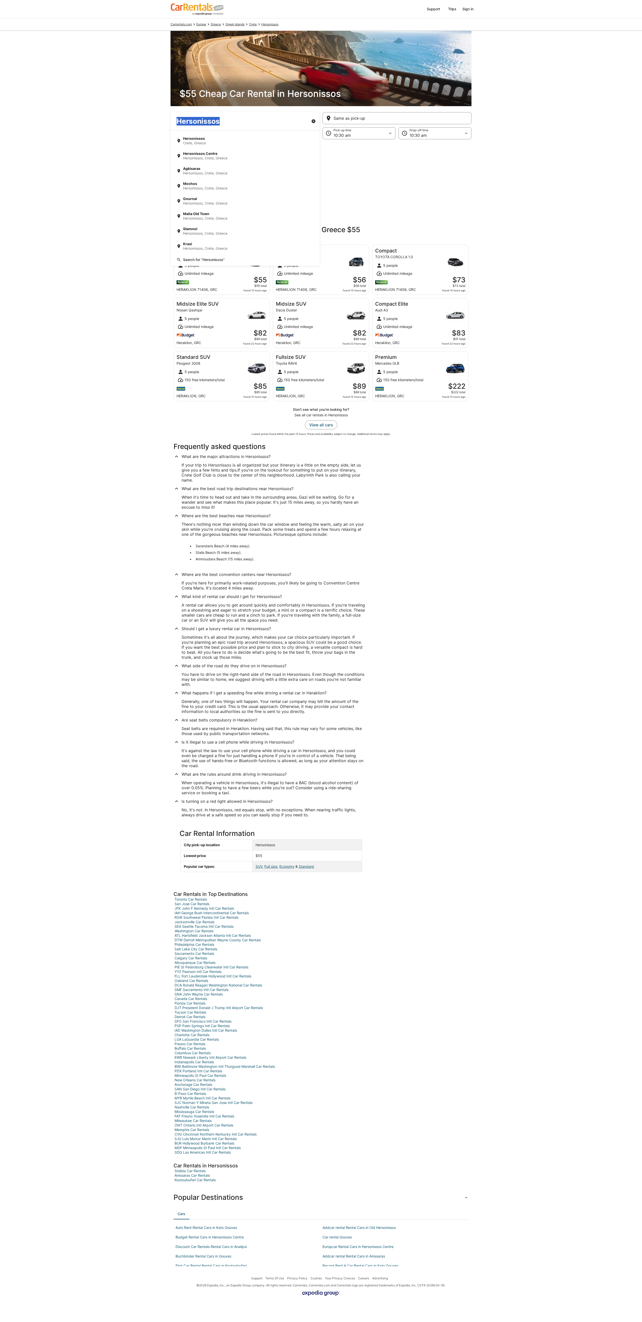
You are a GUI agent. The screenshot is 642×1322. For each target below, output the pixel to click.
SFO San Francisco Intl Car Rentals (203, 1021)
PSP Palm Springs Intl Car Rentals (202, 1026)
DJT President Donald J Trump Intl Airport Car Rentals (219, 1008)
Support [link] (256, 1278)
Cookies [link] (316, 1278)
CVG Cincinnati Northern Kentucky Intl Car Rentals (216, 1134)
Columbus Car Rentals (193, 1053)
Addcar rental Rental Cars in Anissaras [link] (354, 1256)
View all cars (321, 424)
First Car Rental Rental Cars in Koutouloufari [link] (211, 1266)
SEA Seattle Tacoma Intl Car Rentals (204, 926)
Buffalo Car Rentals (190, 1048)
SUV (259, 866)
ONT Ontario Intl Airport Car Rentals (204, 1125)
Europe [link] (201, 24)
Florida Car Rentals (190, 1003)
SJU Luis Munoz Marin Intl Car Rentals (206, 1139)
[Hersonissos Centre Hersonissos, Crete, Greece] (245, 155)
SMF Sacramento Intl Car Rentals (201, 989)
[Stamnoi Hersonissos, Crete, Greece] (245, 231)
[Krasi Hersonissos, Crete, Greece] (245, 246)
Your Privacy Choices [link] (340, 1278)
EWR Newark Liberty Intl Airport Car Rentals (210, 1057)
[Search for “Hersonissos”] (245, 260)
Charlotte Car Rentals (192, 1035)
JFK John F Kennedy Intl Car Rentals (204, 908)
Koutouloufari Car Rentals (195, 1180)
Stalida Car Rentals (190, 1171)
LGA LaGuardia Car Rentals (197, 1039)
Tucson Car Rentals (190, 1012)
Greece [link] (216, 24)
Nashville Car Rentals (192, 1107)
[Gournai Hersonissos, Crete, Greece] (245, 201)
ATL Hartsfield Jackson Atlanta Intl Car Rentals (213, 935)
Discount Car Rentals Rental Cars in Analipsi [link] (211, 1246)
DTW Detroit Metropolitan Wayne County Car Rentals (218, 940)
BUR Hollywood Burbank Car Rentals (204, 1143)
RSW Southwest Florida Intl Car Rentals (206, 917)
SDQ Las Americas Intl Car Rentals (203, 1152)
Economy (286, 866)
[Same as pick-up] (397, 118)
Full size (270, 866)
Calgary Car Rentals (191, 958)
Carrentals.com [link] (181, 24)
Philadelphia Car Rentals (194, 944)
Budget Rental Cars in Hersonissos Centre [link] (210, 1237)
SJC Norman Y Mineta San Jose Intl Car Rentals (214, 1102)
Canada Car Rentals (191, 999)
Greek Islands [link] (235, 24)
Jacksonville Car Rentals (194, 922)
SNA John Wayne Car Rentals (199, 994)
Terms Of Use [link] (274, 1278)
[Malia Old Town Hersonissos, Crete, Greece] (245, 216)
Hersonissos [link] (269, 24)
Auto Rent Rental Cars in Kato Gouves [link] (206, 1227)
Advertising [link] (380, 1278)
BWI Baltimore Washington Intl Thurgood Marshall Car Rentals (225, 1066)
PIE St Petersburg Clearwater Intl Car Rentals (211, 967)
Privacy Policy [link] (297, 1278)
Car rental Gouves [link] (337, 1237)
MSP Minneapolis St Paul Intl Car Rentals (208, 1148)
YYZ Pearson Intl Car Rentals (198, 971)
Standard (306, 866)
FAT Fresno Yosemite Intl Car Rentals (204, 1116)
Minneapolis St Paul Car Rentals (200, 1075)
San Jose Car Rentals (192, 904)
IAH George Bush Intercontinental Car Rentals (212, 913)
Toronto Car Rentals (191, 899)
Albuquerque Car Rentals (195, 962)
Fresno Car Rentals (190, 1044)
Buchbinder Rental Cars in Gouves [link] (203, 1256)
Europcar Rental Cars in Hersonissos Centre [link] (358, 1246)
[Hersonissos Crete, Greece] (245, 140)
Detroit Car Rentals (190, 1017)
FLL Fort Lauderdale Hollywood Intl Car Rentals (213, 976)
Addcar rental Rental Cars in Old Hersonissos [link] (359, 1227)
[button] (321, 180)
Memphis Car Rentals (192, 1130)
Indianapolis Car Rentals (194, 1062)
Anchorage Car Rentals (193, 1084)
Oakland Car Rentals (191, 980)
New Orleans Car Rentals (195, 1080)
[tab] (181, 1213)
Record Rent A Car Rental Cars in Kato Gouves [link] (360, 1266)
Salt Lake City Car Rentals (196, 949)
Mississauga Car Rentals (194, 1111)
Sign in (467, 9)
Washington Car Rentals (194, 931)
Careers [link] (363, 1278)
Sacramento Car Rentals (194, 953)
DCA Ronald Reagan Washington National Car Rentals (218, 985)
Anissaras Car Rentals (192, 1175)
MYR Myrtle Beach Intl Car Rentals (202, 1098)
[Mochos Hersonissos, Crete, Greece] (245, 185)
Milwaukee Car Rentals (193, 1120)
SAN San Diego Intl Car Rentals (200, 1089)
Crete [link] (253, 24)
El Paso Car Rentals (190, 1093)
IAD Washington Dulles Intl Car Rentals (206, 1030)
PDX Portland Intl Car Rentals (198, 1071)
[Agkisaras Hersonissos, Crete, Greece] (245, 170)
